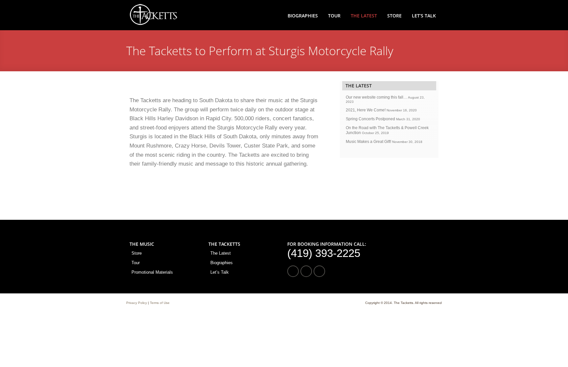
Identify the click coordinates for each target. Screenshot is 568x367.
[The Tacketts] (153, 24)
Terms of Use (160, 303)
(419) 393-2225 (323, 253)
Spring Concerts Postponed (370, 119)
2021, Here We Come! (366, 110)
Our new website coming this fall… (376, 97)
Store (394, 15)
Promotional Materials (152, 272)
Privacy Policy (136, 303)
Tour (334, 15)
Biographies (303, 15)
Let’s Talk (424, 15)
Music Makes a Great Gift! (368, 142)
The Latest (364, 15)
